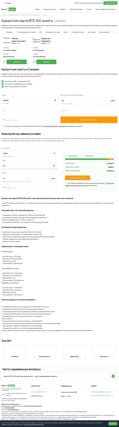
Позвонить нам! (110, 3)
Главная (4, 15)
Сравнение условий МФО (69, 392)
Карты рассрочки (104, 32)
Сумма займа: (5, 148)
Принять (113, 424)
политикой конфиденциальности (34, 424)
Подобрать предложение (89, 120)
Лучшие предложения (38, 392)
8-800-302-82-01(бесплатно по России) (88, 3)
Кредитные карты (13, 15)
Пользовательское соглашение (101, 395)
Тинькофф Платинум (77, 32)
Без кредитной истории (53, 32)
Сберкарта (9, 32)
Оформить (17, 62)
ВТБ (40, 32)
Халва (65, 32)
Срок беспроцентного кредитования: (71, 95)
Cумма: (3, 95)
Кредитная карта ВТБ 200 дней (30, 15)
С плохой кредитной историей (26, 32)
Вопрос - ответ (66, 396)
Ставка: (3, 160)
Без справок (91, 32)
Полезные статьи (36, 396)
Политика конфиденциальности (101, 392)
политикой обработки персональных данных (58, 126)
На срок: (4, 173)
